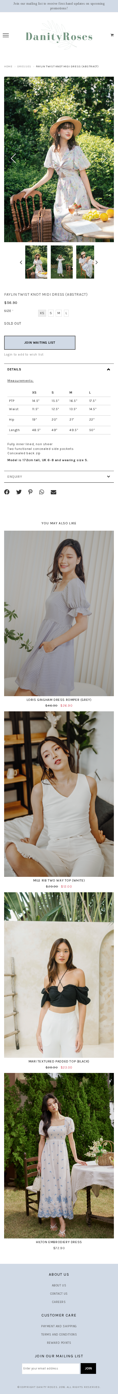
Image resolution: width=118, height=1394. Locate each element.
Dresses (24, 66)
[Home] (59, 35)
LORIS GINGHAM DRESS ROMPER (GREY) (59, 700)
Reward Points (59, 1343)
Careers (59, 1302)
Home (8, 66)
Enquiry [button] (14, 477)
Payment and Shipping (59, 1326)
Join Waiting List (39, 343)
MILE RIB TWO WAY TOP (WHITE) (59, 880)
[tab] (59, 369)
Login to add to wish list (24, 354)
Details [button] (14, 369)
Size (9, 311)
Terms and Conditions (59, 1334)
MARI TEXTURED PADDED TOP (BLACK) (59, 1061)
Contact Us (59, 1294)
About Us (59, 1285)
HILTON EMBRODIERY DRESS (59, 1242)
